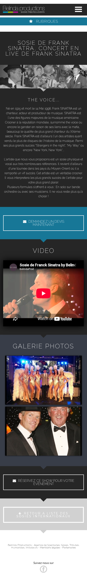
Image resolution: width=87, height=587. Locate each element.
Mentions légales (50, 547)
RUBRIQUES (46, 21)
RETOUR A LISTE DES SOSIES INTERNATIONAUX (43, 514)
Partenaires (69, 547)
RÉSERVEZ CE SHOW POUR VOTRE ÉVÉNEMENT (46, 482)
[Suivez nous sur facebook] (43, 571)
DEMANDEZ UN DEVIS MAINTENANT (46, 223)
